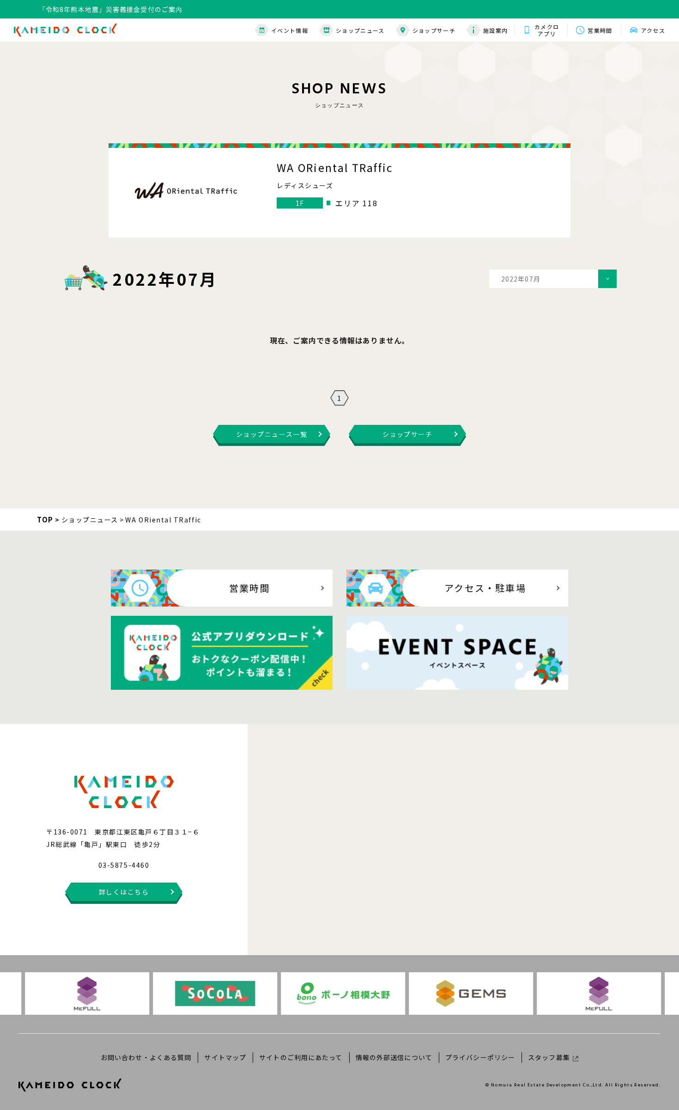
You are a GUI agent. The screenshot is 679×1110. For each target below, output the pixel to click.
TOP (45, 519)
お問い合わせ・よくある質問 (146, 1057)
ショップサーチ (433, 30)
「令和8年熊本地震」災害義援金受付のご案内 (110, 7)
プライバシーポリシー (480, 1057)
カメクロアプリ (546, 30)
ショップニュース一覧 (271, 434)
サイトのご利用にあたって (300, 1057)
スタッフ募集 (549, 1057)
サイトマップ (225, 1057)
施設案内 (495, 30)
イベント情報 (289, 30)
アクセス (653, 30)
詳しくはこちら (124, 891)
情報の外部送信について (394, 1057)
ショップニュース (360, 30)
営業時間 (600, 30)
